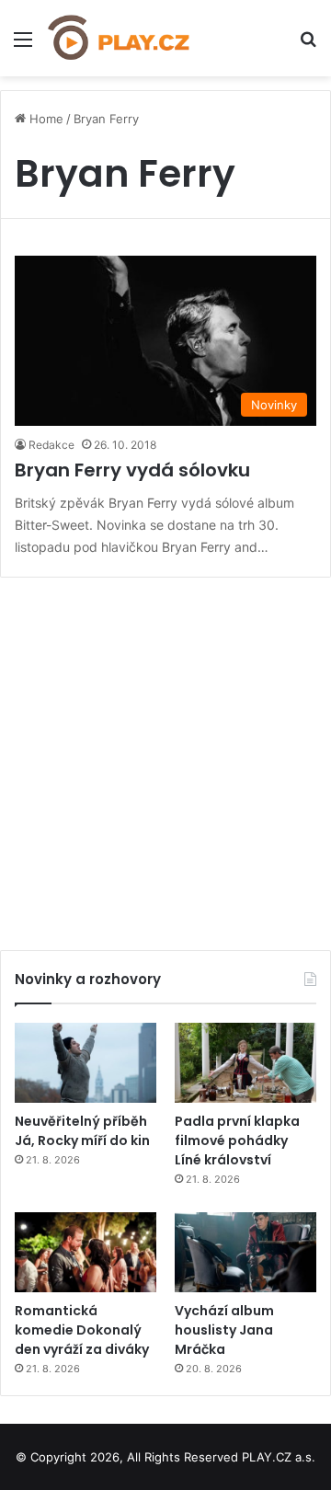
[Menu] (23, 45)
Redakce (51, 445)
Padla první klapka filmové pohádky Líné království (237, 1140)
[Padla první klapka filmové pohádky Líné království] (245, 1063)
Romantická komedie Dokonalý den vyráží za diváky (82, 1329)
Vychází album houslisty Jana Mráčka (224, 1329)
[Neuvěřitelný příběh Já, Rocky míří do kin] (85, 1063)
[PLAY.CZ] (119, 38)
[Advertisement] (165, 757)
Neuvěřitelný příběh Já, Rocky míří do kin (82, 1131)
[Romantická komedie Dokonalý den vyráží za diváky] (85, 1252)
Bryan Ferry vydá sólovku (132, 470)
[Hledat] (308, 45)
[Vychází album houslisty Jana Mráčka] (245, 1252)
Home (44, 118)
